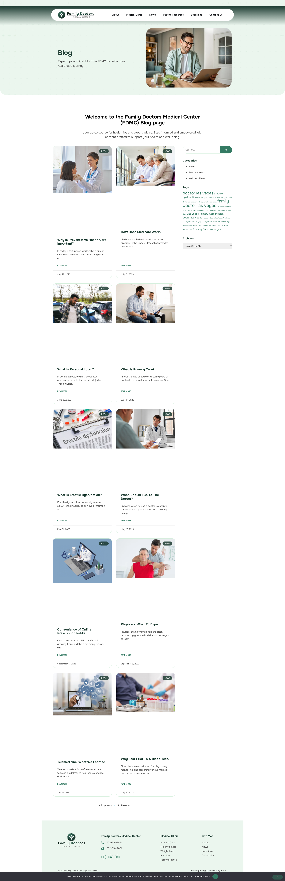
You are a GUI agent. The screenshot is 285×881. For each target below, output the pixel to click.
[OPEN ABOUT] (121, 15)
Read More (62, 266)
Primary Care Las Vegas (207, 229)
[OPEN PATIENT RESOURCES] (186, 15)
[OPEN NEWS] (158, 15)
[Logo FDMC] (71, 840)
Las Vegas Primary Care (201, 213)
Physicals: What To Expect (141, 624)
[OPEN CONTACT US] (225, 15)
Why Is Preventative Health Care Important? (81, 241)
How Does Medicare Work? (141, 232)
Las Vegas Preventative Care (197, 210)
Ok (215, 876)
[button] (122, 842)
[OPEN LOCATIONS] (204, 15)
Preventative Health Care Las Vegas (215, 226)
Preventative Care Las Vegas (219, 222)
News (192, 166)
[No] (277, 877)
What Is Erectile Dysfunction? (79, 495)
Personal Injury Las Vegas (199, 222)
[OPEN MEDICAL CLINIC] (144, 15)
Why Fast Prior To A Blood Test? (145, 759)
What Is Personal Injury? (75, 369)
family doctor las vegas (206, 203)
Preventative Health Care (192, 226)
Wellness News (197, 178)
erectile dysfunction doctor (207, 197)
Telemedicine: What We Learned (81, 762)
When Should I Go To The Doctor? (140, 497)
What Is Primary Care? (137, 369)
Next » (125, 805)
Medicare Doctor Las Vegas (213, 218)
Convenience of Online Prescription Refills (74, 631)
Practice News (197, 172)
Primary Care (187, 229)
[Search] (226, 149)
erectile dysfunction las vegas (206, 202)
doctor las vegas (198, 193)
